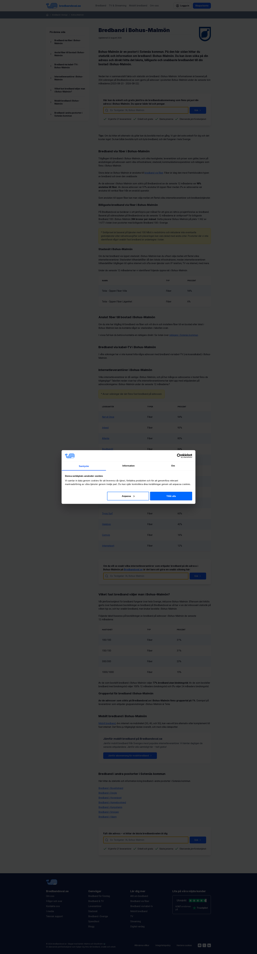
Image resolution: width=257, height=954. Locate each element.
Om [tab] (173, 465)
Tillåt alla (171, 496)
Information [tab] (128, 465)
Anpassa (126, 496)
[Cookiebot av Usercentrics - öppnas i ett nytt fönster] (179, 456)
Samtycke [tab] (84, 466)
